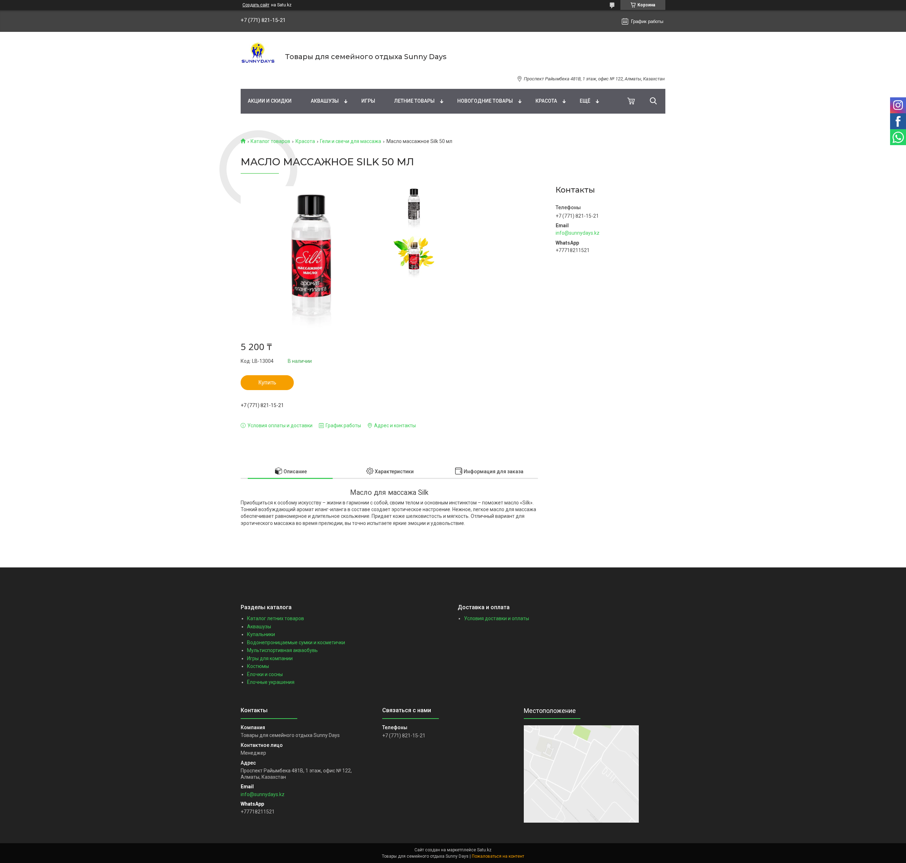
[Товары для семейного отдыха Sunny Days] (258, 56)
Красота (546, 101)
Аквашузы (325, 101)
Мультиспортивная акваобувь (282, 650)
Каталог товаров (270, 141)
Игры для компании (270, 658)
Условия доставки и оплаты (496, 618)
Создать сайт (255, 4)
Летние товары (414, 101)
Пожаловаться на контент (498, 856)
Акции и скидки (270, 101)
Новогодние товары (485, 101)
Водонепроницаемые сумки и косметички (296, 642)
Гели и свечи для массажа (350, 141)
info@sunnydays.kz (578, 233)
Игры (368, 101)
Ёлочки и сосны (265, 674)
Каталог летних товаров (275, 618)
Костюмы (258, 666)
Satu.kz (484, 849)
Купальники (261, 634)
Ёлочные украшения (270, 682)
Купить (267, 382)
